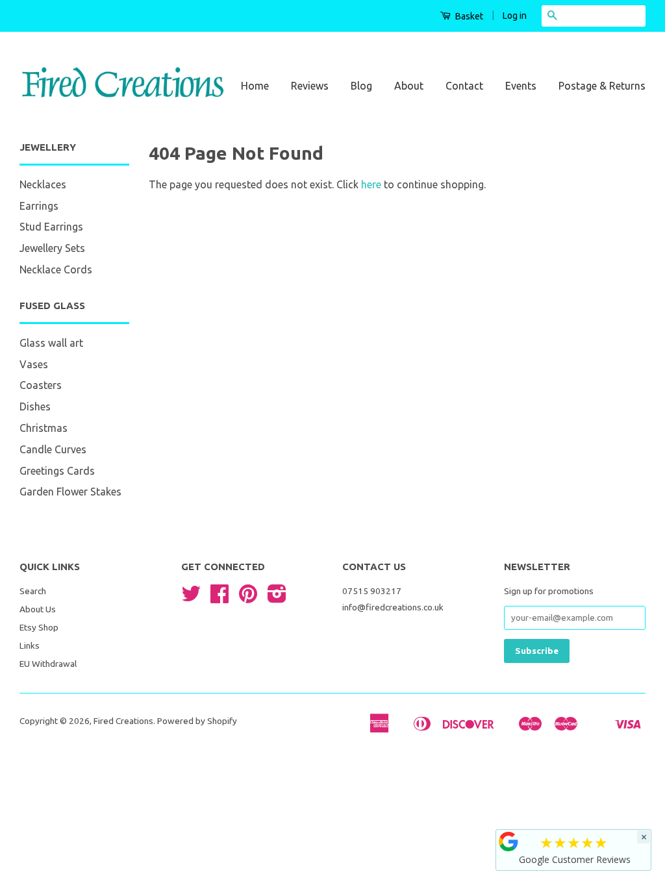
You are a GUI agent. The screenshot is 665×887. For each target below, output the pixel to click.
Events (520, 86)
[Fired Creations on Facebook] (219, 598)
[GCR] (508, 841)
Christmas (43, 428)
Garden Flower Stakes (70, 491)
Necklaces (42, 184)
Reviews (310, 86)
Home (255, 86)
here (371, 184)
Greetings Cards (57, 471)
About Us (37, 609)
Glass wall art (51, 343)
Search (32, 591)
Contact (464, 86)
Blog (361, 86)
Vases (33, 364)
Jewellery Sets (52, 248)
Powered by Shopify (197, 721)
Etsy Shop (38, 627)
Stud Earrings (51, 226)
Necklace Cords (55, 269)
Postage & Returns (602, 86)
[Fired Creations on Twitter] (191, 598)
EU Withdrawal (48, 663)
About (408, 86)
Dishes (35, 406)
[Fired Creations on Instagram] (277, 598)
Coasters (40, 385)
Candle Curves (52, 449)
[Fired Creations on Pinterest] (248, 598)
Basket (468, 16)
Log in (515, 15)
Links (29, 645)
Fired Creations (123, 721)
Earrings (38, 206)
